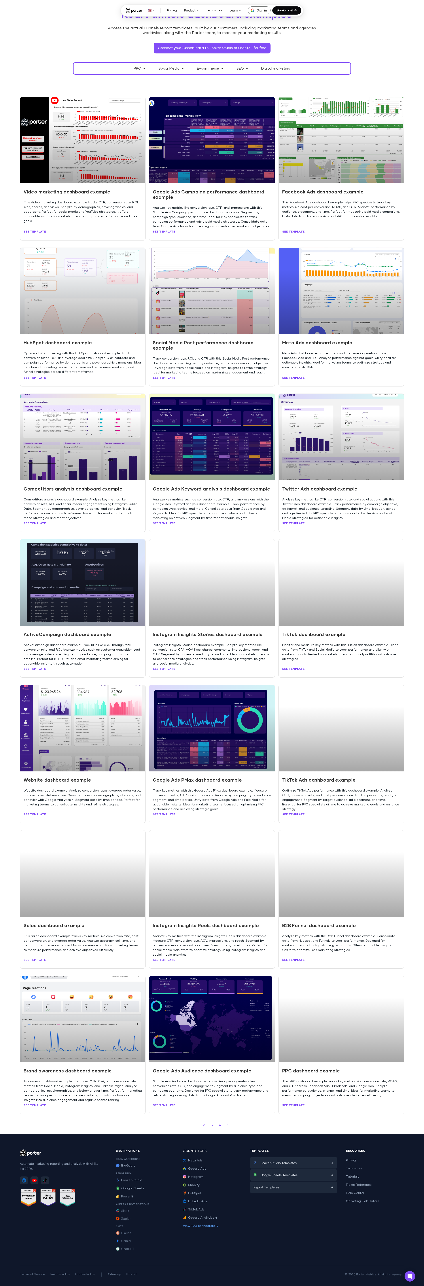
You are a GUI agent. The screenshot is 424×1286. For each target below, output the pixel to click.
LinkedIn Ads (197, 1201)
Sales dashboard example (54, 926)
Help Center (355, 1193)
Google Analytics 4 (202, 1217)
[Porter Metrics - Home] (133, 10)
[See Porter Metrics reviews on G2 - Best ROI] (48, 1198)
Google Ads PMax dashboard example (197, 780)
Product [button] (189, 10)
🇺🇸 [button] (149, 10)
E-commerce (208, 68)
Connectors (195, 1151)
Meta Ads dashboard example (317, 343)
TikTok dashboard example (314, 635)
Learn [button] (233, 10)
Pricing (172, 10)
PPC (137, 68)
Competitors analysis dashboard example (73, 489)
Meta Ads (195, 1160)
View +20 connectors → (201, 1225)
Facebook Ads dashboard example (323, 192)
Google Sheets (132, 1188)
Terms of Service (32, 1274)
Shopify (194, 1185)
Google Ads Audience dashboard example (202, 1071)
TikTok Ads (196, 1209)
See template (35, 231)
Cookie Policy (85, 1274)
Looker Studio (131, 1180)
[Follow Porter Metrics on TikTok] (45, 1180)
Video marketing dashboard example (67, 192)
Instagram (196, 1176)
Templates (214, 10)
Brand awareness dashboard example (68, 1071)
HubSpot (194, 1193)
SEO (240, 68)
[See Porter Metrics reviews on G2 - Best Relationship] (67, 1198)
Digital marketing (275, 68)
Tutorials (352, 1176)
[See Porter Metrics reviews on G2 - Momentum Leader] (29, 1198)
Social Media (169, 68)
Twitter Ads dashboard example (320, 489)
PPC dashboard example (311, 1071)
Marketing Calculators (362, 1201)
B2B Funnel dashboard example (319, 926)
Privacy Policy (60, 1274)
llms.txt (131, 1274)
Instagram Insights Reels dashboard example (206, 926)
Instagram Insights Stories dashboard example (208, 635)
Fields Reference (359, 1184)
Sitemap (114, 1274)
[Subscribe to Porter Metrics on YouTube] (34, 1180)
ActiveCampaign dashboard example (67, 635)
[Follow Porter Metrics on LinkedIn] (24, 1180)
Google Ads (197, 1168)
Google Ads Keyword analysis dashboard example (211, 489)
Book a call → (287, 10)
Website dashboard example (57, 780)
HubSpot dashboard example (58, 343)
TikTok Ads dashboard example (319, 780)
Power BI (127, 1196)
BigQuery (128, 1165)
